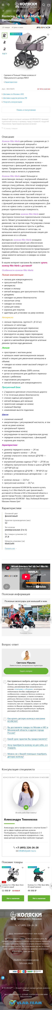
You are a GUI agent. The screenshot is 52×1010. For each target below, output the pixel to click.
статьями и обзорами (24, 689)
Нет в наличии (13, 898)
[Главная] (3, 11)
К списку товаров (10, 128)
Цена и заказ (18, 27)
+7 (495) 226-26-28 (27, 847)
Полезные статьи (26, 633)
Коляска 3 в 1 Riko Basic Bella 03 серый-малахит (38, 886)
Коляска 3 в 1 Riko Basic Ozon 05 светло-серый (12, 886)
